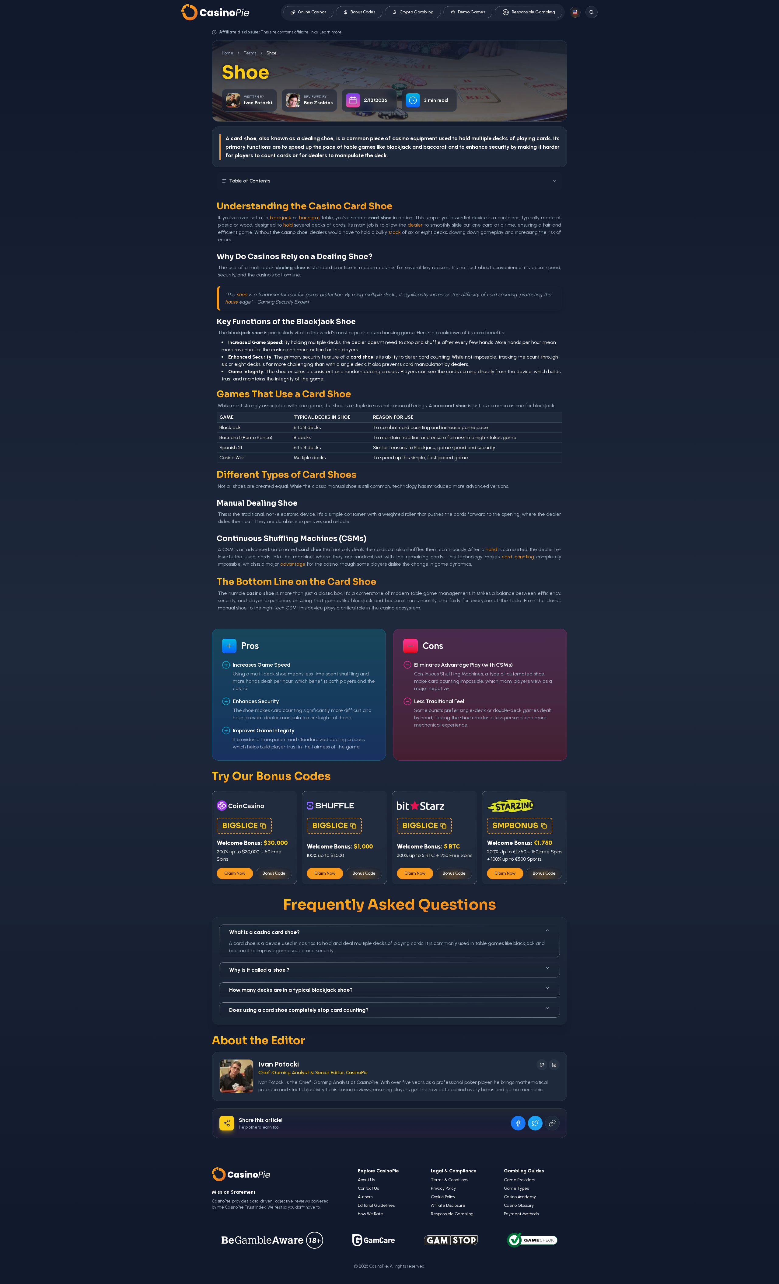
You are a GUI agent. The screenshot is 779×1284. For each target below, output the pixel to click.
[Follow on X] (541, 1064)
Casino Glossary (519, 1205)
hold (464, 138)
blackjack (398, 147)
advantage (293, 564)
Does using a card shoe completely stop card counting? (299, 1010)
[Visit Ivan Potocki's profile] (236, 1076)
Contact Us (368, 1188)
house (231, 302)
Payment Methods (521, 1213)
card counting (518, 557)
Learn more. (331, 32)
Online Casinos (312, 12)
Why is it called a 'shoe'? (259, 969)
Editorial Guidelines (376, 1205)
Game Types (516, 1188)
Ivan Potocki (278, 1064)
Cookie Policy (443, 1196)
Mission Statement (234, 1192)
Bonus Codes (363, 12)
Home (227, 53)
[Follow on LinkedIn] (554, 1064)
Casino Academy (520, 1196)
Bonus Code (274, 873)
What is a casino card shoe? (264, 932)
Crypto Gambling (417, 12)
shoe (242, 294)
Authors (365, 1196)
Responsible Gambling (533, 12)
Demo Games (471, 12)
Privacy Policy (443, 1188)
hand (491, 549)
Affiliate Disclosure (448, 1205)
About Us (366, 1179)
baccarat (435, 147)
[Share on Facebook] (518, 1123)
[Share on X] (535, 1123)
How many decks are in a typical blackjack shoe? (291, 990)
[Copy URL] (552, 1123)
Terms (250, 53)
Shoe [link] (272, 53)
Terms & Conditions (449, 1179)
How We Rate (370, 1213)
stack (395, 232)
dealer (415, 225)
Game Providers (519, 1179)
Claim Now (235, 873)
